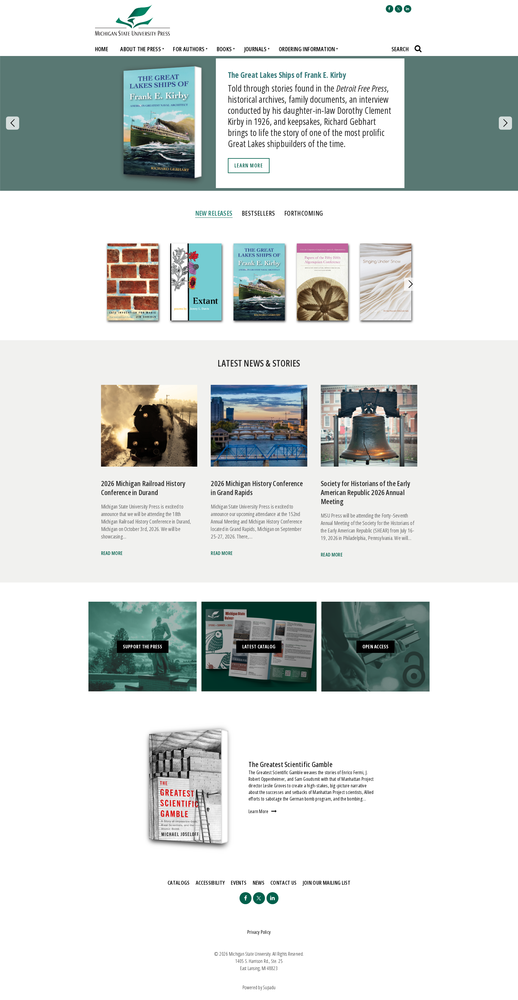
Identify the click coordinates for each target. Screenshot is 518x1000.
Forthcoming (303, 212)
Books (224, 49)
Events (238, 882)
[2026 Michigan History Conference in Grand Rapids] (259, 428)
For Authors (188, 49)
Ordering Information (307, 49)
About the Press (140, 49)
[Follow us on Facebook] (389, 9)
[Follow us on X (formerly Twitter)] (398, 9)
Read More (112, 553)
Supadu (269, 987)
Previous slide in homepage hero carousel (12, 123)
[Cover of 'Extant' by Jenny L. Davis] (196, 282)
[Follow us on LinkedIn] (407, 9)
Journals (255, 49)
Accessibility (210, 882)
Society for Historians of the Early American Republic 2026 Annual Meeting (365, 492)
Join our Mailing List (327, 882)
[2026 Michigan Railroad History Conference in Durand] (149, 428)
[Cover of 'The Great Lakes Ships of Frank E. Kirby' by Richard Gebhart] (259, 282)
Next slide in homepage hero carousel (505, 123)
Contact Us (283, 882)
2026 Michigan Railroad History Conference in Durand (143, 487)
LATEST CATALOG (258, 646)
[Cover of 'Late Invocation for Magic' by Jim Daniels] (132, 282)
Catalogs (179, 882)
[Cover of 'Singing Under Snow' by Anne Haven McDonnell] (385, 282)
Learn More (248, 165)
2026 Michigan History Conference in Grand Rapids (257, 487)
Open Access (375, 646)
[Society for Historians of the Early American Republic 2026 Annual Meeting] (369, 428)
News (258, 882)
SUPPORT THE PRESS (142, 646)
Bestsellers (258, 212)
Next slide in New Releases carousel (410, 284)
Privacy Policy (259, 932)
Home (102, 49)
